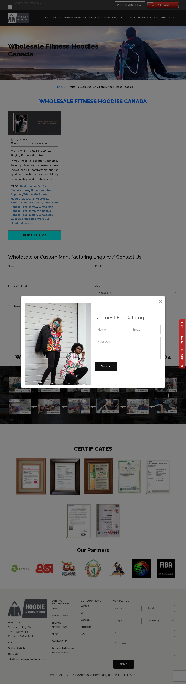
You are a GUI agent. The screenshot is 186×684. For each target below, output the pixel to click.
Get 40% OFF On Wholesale (182, 344)
